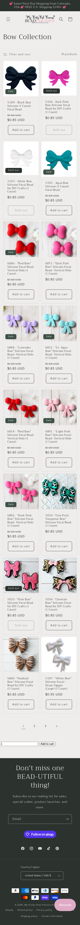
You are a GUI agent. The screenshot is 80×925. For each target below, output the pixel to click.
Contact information (52, 916)
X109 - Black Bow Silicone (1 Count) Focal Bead (19, 106)
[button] (8, 19)
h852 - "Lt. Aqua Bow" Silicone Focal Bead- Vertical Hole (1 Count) (58, 353)
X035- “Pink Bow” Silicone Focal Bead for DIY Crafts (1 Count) (20, 605)
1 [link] (23, 726)
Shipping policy (29, 916)
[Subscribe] (67, 819)
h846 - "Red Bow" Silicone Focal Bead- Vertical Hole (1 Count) (20, 269)
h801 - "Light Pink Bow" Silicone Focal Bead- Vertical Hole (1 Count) (58, 437)
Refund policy (25, 910)
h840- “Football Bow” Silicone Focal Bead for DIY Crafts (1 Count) (20, 684)
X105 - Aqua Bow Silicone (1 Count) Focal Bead (57, 186)
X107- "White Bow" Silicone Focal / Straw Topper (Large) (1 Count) (58, 684)
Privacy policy (44, 910)
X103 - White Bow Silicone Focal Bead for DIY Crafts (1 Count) (20, 186)
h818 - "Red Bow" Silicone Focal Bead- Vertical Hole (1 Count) (20, 437)
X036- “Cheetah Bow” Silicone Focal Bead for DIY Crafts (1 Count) (58, 605)
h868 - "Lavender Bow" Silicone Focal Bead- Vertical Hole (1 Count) (20, 353)
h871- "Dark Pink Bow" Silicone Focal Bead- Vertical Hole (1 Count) (58, 269)
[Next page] (56, 726)
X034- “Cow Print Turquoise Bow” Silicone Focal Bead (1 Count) (58, 521)
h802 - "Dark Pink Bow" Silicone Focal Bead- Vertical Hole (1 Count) (20, 521)
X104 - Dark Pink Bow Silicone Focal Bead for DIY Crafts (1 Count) (58, 107)
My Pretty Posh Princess (37, 905)
